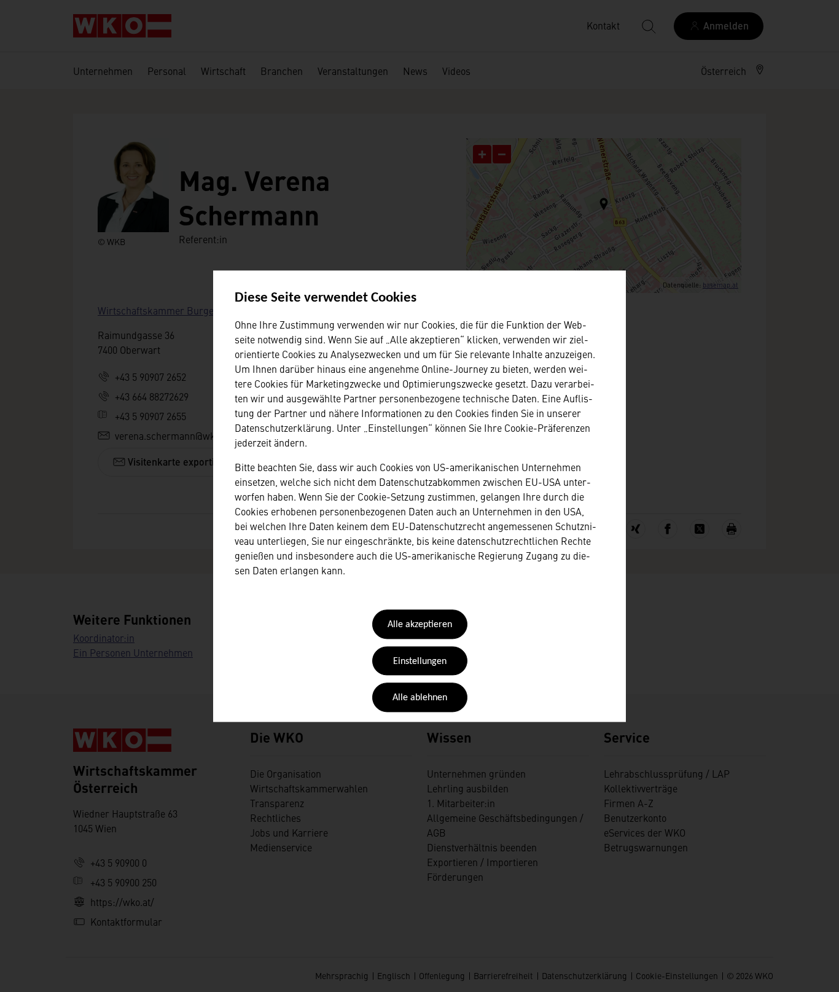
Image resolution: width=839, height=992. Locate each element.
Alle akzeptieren (420, 625)
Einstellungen (420, 661)
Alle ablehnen (419, 698)
